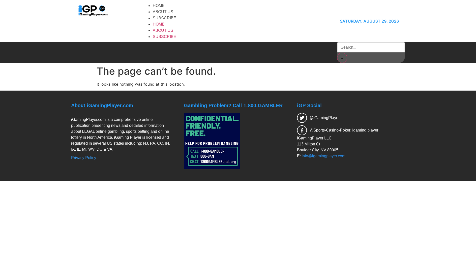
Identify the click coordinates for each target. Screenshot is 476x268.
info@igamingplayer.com (323, 156)
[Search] (342, 58)
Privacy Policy (83, 158)
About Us (163, 12)
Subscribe (164, 18)
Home (159, 5)
